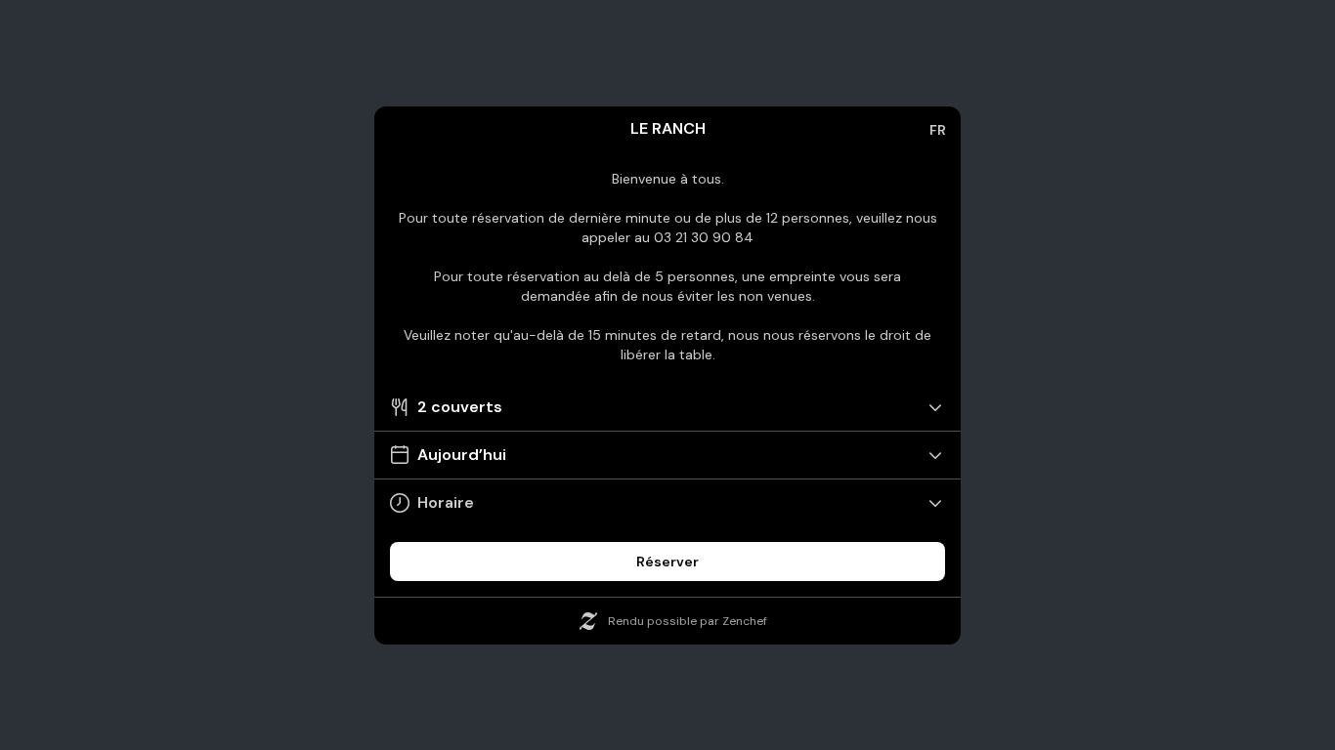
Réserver (667, 561)
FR (937, 130)
